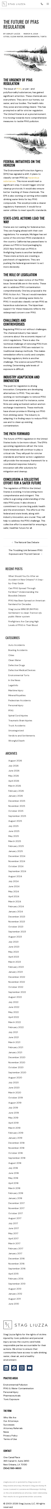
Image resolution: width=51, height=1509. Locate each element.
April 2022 (13, 1017)
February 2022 (16, 1027)
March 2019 (14, 1127)
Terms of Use (10, 1439)
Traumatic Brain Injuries (20, 720)
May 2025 (13, 836)
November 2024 (16, 861)
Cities (6, 36)
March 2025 (14, 841)
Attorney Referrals (13, 1428)
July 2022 (13, 1002)
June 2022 (13, 1007)
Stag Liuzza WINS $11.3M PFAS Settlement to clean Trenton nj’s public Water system (25, 613)
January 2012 (15, 1293)
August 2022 (15, 997)
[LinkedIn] (6, 1368)
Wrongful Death (16, 740)
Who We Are (9, 1417)
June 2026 (13, 770)
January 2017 (15, 1253)
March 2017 (14, 1243)
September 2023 (17, 931)
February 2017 (15, 1248)
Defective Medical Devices (21, 670)
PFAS (19, 88)
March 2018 (14, 1188)
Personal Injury (15, 705)
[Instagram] (22, 1368)
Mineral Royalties (17, 695)
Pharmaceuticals (12, 1395)
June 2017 (13, 1228)
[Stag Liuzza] (13, 4)
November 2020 (16, 1062)
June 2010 (13, 1303)
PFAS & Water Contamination (18, 1388)
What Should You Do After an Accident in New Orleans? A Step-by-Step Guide (26, 580)
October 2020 (16, 1067)
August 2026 (15, 760)
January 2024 (15, 911)
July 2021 (13, 1032)
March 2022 (14, 1022)
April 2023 (13, 956)
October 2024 (16, 866)
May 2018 (13, 1178)
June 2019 (13, 1112)
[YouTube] (29, 1368)
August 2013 (14, 1288)
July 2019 (13, 1107)
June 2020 (14, 1087)
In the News (14, 680)
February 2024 (16, 906)
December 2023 (16, 916)
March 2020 (14, 1092)
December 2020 (16, 1057)
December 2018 (16, 1142)
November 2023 (16, 921)
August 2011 (14, 1298)
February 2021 (15, 1047)
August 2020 (15, 1077)
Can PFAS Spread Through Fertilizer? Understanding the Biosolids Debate (23, 592)
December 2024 (16, 856)
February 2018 (15, 1193)
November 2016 (16, 1263)
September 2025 (17, 816)
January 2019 (15, 1137)
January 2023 (15, 971)
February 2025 (16, 846)
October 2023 (15, 926)
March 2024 (14, 901)
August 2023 (15, 936)
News (6, 1431)
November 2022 (16, 981)
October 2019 (15, 1097)
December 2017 (16, 1203)
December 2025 (16, 800)
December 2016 (16, 1258)
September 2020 (17, 1072)
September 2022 (17, 992)
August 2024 (15, 876)
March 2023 (14, 961)
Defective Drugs (16, 665)
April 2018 (13, 1183)
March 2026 (14, 785)
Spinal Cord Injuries (18, 715)
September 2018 (16, 1157)
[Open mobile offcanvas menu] (48, 4)
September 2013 (16, 1283)
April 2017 (13, 1238)
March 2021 (14, 1042)
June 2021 (13, 1037)
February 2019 (15, 1132)
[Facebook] (14, 1368)
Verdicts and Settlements (21, 735)
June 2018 (13, 1173)
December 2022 (16, 976)
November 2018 (16, 1147)
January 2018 (15, 1198)
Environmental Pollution (15, 1384)
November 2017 (16, 1208)
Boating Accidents (17, 650)
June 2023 (13, 946)
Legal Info (13, 685)
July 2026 (13, 765)
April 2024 (13, 896)
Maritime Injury (15, 690)
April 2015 (13, 1273)
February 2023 (16, 966)
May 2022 (13, 1012)
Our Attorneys (10, 1421)
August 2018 (14, 1163)
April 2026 (13, 780)
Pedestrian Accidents (19, 700)
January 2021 (15, 1052)
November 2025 (16, 806)
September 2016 (17, 1268)
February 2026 (16, 790)
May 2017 (13, 1233)
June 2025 (13, 831)
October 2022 (15, 987)
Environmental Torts (35, 36)
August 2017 (14, 1218)
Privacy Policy (10, 1435)
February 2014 (15, 1278)
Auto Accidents (16, 645)
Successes (8, 1424)
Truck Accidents (16, 725)
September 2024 (17, 871)
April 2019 (13, 1122)
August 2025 (15, 820)
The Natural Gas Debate (26, 542)
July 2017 (13, 1223)
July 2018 (13, 1168)
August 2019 (14, 1102)
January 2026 (15, 795)
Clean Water (16, 36)
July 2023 (13, 941)
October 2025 (15, 810)
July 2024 (13, 881)
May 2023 (13, 951)
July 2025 (13, 826)
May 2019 (13, 1117)
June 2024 (14, 886)
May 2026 (13, 775)
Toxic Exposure (11, 1399)
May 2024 (13, 891)
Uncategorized (16, 730)
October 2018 (15, 1153)
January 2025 (15, 851)
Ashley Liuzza (13, 34)
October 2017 (15, 1213)
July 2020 (13, 1082)
